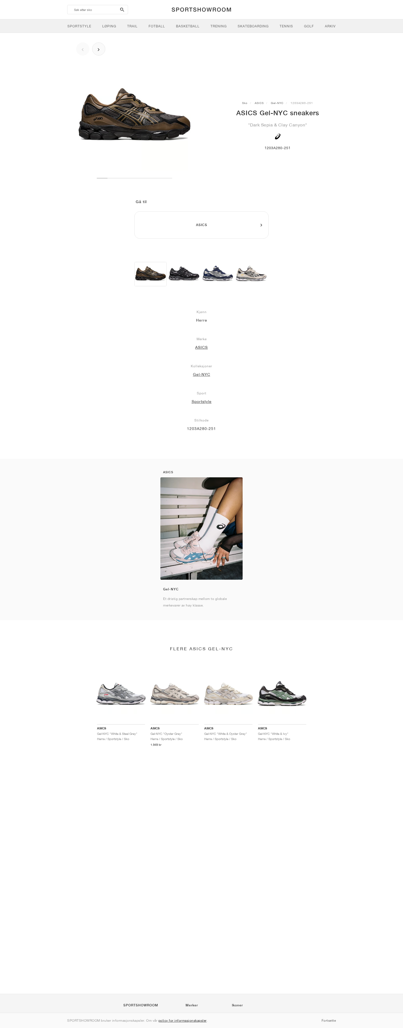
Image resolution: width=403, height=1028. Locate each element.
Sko (245, 103)
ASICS (259, 103)
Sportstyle (202, 401)
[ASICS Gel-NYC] (150, 274)
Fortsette (329, 1020)
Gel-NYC (277, 103)
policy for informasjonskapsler (182, 1020)
